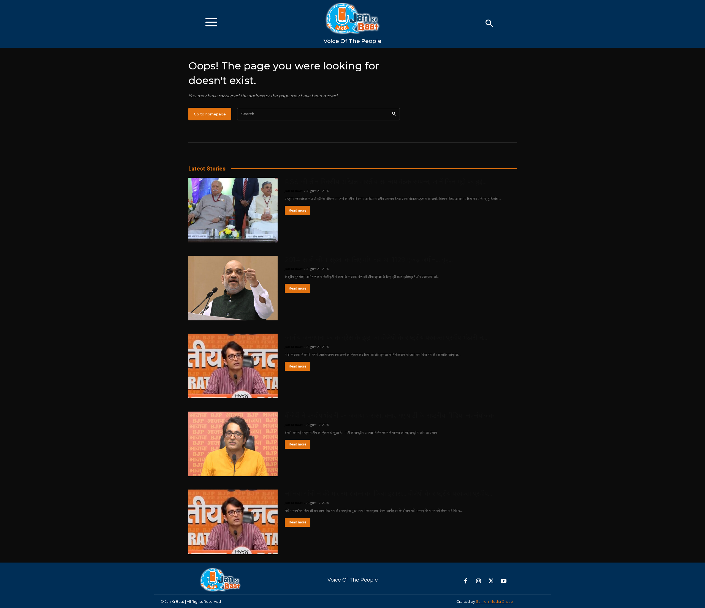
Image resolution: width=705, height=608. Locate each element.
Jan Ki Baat (294, 191)
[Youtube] (504, 581)
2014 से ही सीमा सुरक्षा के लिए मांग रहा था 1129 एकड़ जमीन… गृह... (369, 259)
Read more (297, 210)
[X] (491, 581)
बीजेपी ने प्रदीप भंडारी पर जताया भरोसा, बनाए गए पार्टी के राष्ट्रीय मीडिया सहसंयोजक (389, 415)
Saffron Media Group (494, 601)
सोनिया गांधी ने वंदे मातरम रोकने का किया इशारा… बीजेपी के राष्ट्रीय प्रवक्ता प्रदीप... (388, 493)
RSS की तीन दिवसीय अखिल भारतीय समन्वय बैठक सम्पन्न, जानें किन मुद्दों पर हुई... (386, 181)
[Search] (394, 114)
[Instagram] (478, 581)
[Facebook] (466, 581)
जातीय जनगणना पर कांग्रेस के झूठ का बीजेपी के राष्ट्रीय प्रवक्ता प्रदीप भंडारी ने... (386, 337)
